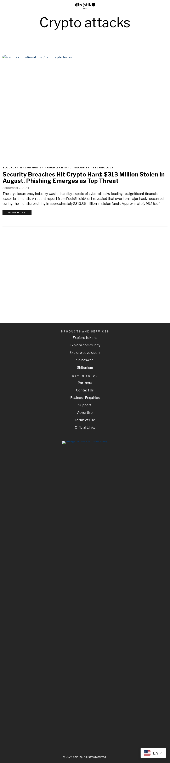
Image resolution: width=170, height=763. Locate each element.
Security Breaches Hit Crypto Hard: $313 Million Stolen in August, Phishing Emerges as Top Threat (83, 177)
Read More (17, 212)
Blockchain (12, 167)
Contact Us (85, 390)
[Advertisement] (84, 273)
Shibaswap (85, 360)
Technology (103, 167)
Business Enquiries (85, 398)
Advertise (85, 413)
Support (84, 405)
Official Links (85, 427)
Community (34, 167)
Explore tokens (85, 338)
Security (82, 167)
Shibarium (85, 368)
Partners (85, 383)
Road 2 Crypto (59, 167)
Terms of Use (85, 420)
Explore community (85, 345)
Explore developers (85, 353)
